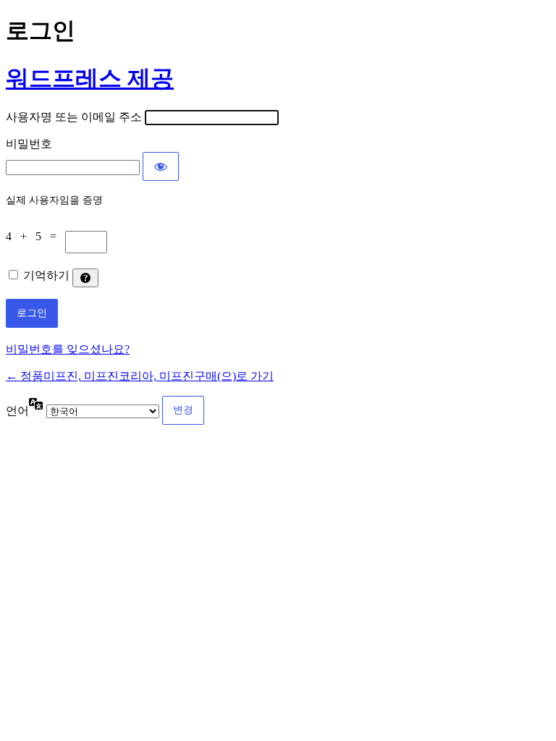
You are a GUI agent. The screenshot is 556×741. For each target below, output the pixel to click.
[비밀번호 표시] (161, 166)
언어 (17, 411)
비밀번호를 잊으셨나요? (68, 349)
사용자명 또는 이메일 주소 (74, 117)
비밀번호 (29, 143)
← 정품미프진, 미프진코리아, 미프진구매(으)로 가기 (140, 376)
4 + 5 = (35, 236)
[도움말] (85, 277)
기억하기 (46, 275)
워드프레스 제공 (90, 78)
